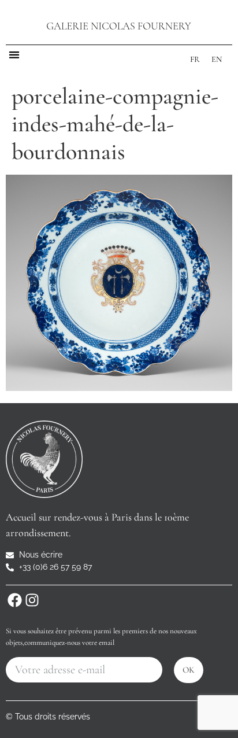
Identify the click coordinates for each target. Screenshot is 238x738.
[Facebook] (14, 599)
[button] (14, 54)
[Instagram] (31, 599)
